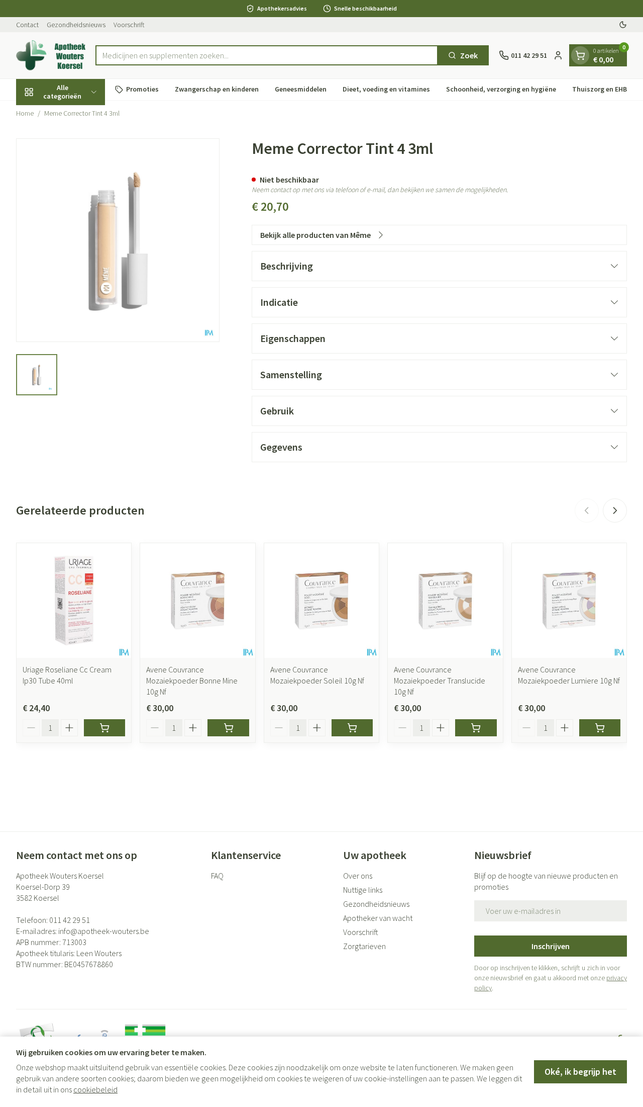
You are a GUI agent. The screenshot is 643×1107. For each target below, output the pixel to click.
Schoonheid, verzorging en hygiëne (501, 89)
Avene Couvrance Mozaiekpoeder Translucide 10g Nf (439, 680)
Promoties (142, 89)
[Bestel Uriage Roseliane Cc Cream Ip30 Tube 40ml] (104, 727)
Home (25, 113)
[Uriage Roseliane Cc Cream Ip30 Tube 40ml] (74, 600)
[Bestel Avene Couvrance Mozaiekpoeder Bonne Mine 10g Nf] (228, 727)
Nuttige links (362, 890)
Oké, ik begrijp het (580, 1071)
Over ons (357, 876)
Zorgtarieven (364, 946)
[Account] (558, 55)
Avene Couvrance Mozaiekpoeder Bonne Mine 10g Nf (192, 680)
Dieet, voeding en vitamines (386, 89)
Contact (27, 24)
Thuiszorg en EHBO (602, 89)
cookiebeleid (95, 1089)
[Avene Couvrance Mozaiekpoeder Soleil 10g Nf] (321, 600)
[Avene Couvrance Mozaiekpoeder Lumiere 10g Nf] (569, 600)
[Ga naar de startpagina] (50, 55)
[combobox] (267, 55)
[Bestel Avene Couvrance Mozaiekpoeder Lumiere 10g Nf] (599, 727)
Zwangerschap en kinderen (217, 89)
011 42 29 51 (69, 920)
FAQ (217, 876)
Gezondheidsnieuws (76, 24)
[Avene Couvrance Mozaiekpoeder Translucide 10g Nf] (445, 600)
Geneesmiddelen (301, 89)
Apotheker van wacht (377, 918)
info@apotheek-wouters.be (103, 931)
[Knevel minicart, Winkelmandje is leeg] (580, 55)
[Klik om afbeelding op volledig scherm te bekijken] (118, 240)
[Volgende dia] (615, 510)
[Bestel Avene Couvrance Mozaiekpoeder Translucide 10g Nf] (475, 727)
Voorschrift (129, 24)
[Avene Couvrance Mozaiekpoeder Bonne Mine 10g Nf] (197, 600)
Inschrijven (550, 946)
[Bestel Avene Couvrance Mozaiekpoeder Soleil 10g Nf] (352, 727)
